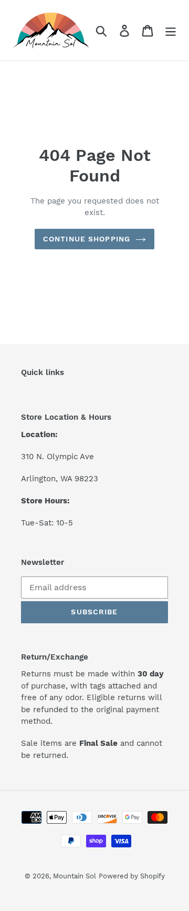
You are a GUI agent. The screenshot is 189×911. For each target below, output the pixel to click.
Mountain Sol (74, 876)
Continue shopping (86, 239)
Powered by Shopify (132, 876)
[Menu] (170, 30)
